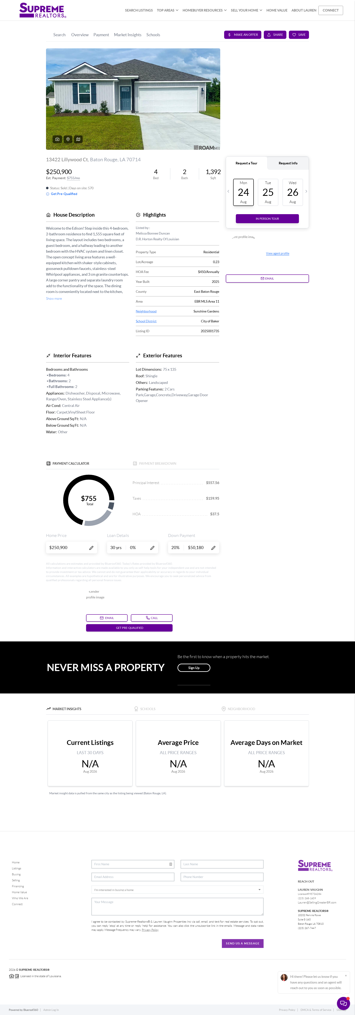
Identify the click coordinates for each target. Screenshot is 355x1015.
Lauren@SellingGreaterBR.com (317, 902)
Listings (16, 868)
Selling (16, 880)
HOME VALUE (276, 10)
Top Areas (165, 10)
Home (16, 862)
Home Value (19, 892)
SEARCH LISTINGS (139, 10)
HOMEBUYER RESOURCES (203, 10)
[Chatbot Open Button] (343, 1003)
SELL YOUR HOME (244, 10)
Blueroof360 (30, 1010)
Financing (18, 886)
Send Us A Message (242, 943)
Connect (17, 904)
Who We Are (20, 898)
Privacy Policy (287, 1010)
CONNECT (331, 10)
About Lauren (304, 10)
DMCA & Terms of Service (316, 1010)
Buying (16, 874)
